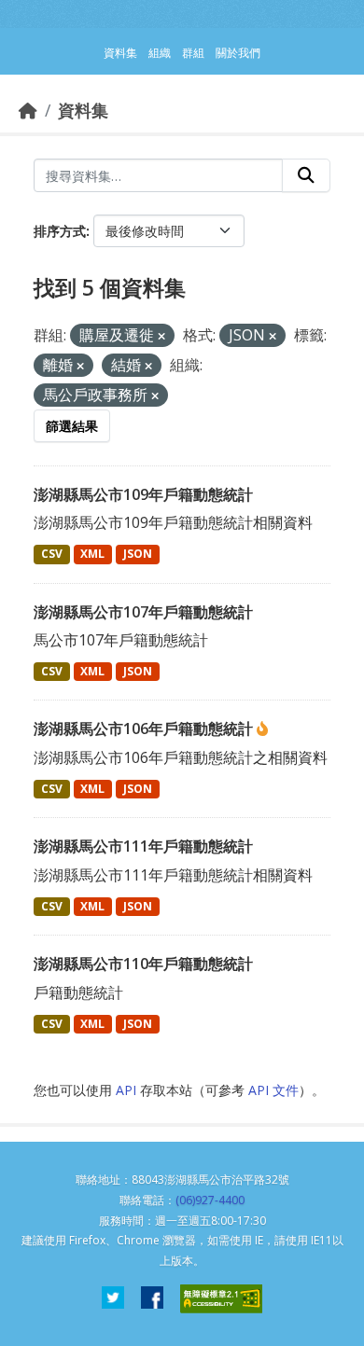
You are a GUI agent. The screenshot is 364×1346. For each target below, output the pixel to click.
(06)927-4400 (210, 1200)
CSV (52, 554)
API (126, 1090)
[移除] (161, 336)
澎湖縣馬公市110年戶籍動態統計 (143, 963)
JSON (137, 554)
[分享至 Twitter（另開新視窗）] (113, 1298)
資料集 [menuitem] (120, 53)
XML (92, 554)
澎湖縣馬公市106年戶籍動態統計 (145, 728)
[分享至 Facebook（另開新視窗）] (152, 1298)
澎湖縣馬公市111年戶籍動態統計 (143, 846)
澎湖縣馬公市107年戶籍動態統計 (143, 612)
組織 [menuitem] (159, 53)
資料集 (83, 110)
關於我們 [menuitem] (238, 53)
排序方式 (60, 231)
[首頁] (28, 110)
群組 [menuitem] (193, 53)
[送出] (306, 175)
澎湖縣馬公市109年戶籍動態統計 (143, 494)
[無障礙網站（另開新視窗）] (221, 1298)
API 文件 (273, 1090)
